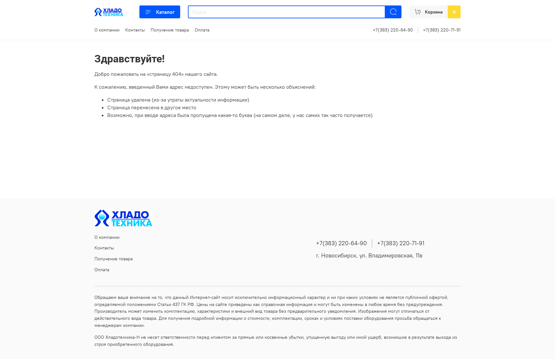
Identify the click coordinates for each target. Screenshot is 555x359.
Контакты (135, 30)
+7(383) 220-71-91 (442, 30)
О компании (106, 30)
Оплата (202, 30)
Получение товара (170, 30)
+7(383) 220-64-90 (393, 30)
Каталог (165, 12)
